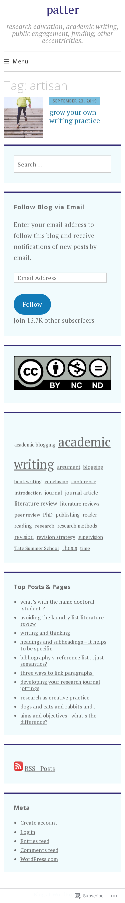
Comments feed (39, 850)
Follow (32, 304)
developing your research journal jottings (60, 685)
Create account (38, 822)
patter (62, 9)
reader (90, 515)
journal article (81, 492)
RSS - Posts (40, 768)
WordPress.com (39, 859)
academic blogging (34, 444)
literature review (35, 503)
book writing (28, 481)
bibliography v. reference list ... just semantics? (62, 660)
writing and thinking (45, 632)
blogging (93, 467)
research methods (77, 526)
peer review (27, 515)
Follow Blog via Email (49, 207)
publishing (68, 514)
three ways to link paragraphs (57, 672)
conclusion (56, 481)
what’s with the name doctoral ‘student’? (57, 605)
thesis (69, 548)
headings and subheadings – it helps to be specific (63, 645)
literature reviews (79, 504)
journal (53, 492)
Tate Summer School (36, 548)
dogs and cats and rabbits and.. (57, 706)
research (44, 526)
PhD (48, 514)
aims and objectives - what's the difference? (58, 718)
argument (68, 467)
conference (83, 481)
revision (24, 537)
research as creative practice (54, 697)
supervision (90, 537)
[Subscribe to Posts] (18, 768)
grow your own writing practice (74, 116)
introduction (28, 493)
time (85, 548)
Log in (27, 832)
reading (23, 525)
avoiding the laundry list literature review (62, 620)
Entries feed (34, 841)
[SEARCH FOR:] (63, 164)
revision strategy (56, 537)
